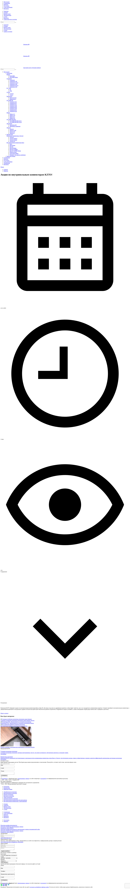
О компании (7, 3)
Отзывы (6, 12)
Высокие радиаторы (9, 796)
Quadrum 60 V (13, 110)
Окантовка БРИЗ (14, 153)
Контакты (6, 8)
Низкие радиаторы (8, 794)
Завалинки (9, 123)
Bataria (8, 74)
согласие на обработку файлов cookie (39, 887)
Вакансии (6, 18)
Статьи (5, 16)
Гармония (9, 78)
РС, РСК (9, 88)
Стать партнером (8, 7)
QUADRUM (10, 100)
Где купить (6, 6)
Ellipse (8, 112)
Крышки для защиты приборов (18, 155)
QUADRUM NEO (11, 119)
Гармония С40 (13, 81)
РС (10, 89)
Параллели (9, 96)
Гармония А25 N (14, 85)
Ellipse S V (12, 114)
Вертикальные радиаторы (10, 793)
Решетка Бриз (13, 152)
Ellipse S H (12, 115)
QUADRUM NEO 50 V (16, 121)
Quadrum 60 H (13, 111)
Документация (7, 15)
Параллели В (13, 97)
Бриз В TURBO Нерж (15, 150)
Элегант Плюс (13, 140)
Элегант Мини (13, 138)
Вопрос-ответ (7, 14)
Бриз (11, 144)
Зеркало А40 (13, 130)
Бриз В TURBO (14, 149)
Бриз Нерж (12, 145)
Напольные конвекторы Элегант (15, 135)
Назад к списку (4, 713)
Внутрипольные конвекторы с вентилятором (15, 801)
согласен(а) (4, 778)
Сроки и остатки (8, 31)
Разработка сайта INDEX (7, 828)
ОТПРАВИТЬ (4, 775)
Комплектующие (11, 156)
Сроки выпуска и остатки (10, 19)
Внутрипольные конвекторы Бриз (15, 142)
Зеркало (12, 129)
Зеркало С (12, 133)
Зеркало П (12, 131)
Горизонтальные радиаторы (11, 798)
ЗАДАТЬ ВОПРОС (5, 851)
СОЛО (8, 92)
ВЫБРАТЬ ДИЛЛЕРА (17, 842)
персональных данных (23, 778)
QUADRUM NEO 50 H (16, 122)
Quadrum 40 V (13, 103)
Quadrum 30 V (13, 101)
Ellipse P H (12, 118)
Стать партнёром (8, 161)
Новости (6, 814)
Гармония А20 (13, 86)
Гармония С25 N (14, 82)
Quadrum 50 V (13, 104)
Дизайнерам (7, 163)
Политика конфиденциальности (9, 825)
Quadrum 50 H (13, 108)
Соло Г (11, 95)
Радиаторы (9, 73)
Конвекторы (10, 134)
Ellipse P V (12, 116)
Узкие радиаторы (8, 797)
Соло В (11, 93)
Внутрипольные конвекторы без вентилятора (15, 800)
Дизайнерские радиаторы (10, 792)
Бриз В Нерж (13, 148)
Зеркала (9, 127)
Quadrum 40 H (13, 107)
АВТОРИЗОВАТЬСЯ (6, 838)
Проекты (6, 4)
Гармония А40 (13, 84)
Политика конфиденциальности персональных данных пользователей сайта (20, 829)
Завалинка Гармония (15, 126)
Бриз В (11, 146)
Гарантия (6, 11)
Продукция (6, 1)
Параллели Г (13, 99)
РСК (11, 91)
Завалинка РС (13, 125)
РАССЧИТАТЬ (4, 862)
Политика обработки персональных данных (12, 826)
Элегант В (12, 141)
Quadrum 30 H (13, 106)
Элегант (12, 137)
